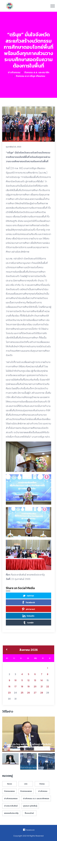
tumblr (30, 622)
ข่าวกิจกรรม (14, 72)
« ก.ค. (6, 649)
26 (28, 692)
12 (28, 680)
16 (9, 686)
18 (22, 686)
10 (15, 680)
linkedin (30, 616)
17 (15, 686)
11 (22, 680)
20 (35, 686)
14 (41, 680)
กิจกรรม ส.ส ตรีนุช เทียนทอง (30, 76)
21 (42, 686)
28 (41, 692)
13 (35, 680)
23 (9, 692)
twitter (30, 595)
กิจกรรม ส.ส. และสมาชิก (36, 72)
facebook (30, 602)
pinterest (30, 609)
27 (35, 692)
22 (47, 686)
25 (22, 692)
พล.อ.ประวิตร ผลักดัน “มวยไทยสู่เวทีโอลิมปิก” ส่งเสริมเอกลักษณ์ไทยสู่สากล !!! (29, 745)
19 (28, 686)
